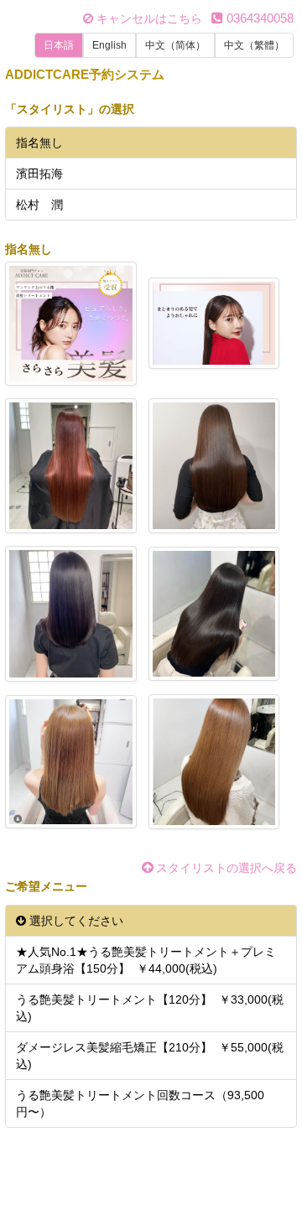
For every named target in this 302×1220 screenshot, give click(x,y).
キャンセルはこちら (147, 18)
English (109, 45)
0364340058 (258, 18)
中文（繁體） (254, 45)
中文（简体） (175, 45)
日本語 (59, 45)
